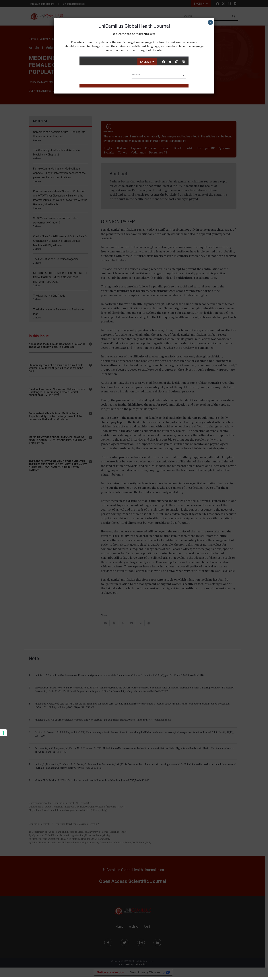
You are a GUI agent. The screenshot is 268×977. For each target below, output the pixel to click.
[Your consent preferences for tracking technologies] (3, 732)
